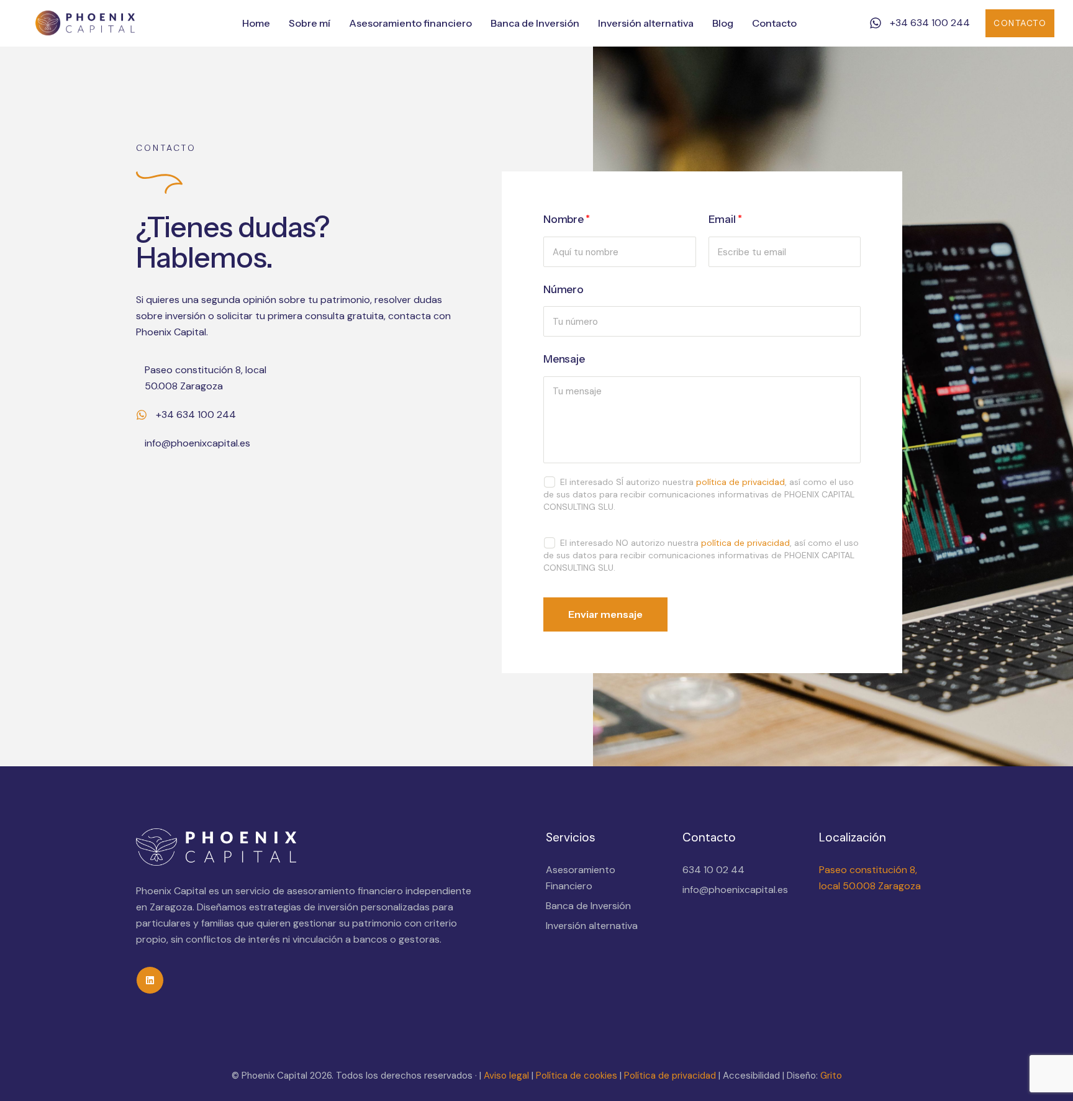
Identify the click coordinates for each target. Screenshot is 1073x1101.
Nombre (566, 219)
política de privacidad (740, 481)
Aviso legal (506, 1075)
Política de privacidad (670, 1075)
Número (563, 289)
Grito (831, 1075)
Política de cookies (575, 1075)
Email (725, 219)
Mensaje (564, 359)
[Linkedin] (150, 980)
